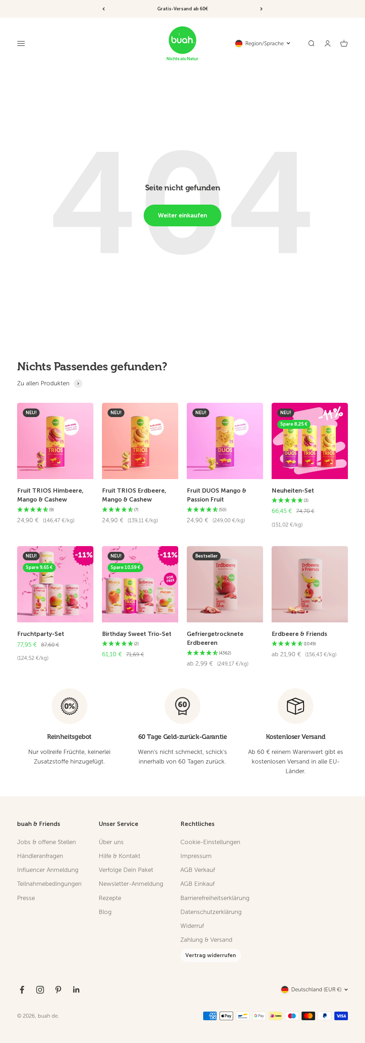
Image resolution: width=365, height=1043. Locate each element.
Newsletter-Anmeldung (131, 883)
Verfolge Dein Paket (126, 870)
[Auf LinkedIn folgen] (76, 990)
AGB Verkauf (197, 870)
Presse (26, 898)
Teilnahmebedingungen (49, 883)
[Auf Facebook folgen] (22, 990)
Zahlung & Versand (206, 939)
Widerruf (192, 926)
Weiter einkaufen (182, 215)
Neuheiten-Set (293, 490)
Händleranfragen (40, 856)
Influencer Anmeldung (47, 870)
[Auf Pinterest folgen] (58, 990)
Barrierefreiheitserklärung (215, 898)
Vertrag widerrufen (210, 955)
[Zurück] (103, 9)
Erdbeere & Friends (299, 633)
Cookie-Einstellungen (210, 842)
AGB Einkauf (197, 883)
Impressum (196, 856)
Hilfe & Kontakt (119, 856)
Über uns (111, 842)
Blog (105, 912)
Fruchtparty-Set (40, 633)
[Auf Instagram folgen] (40, 990)
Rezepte (110, 898)
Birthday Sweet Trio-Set (136, 633)
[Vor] (261, 9)
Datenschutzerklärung (211, 912)
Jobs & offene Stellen (46, 842)
